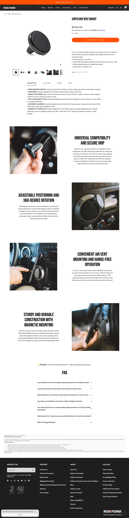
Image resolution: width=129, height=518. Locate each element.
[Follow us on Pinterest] (18, 480)
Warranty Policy (108, 473)
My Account (44, 477)
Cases (43, 7)
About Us (73, 469)
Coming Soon (83, 7)
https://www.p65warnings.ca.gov (80, 365)
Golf (74, 7)
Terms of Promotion (47, 473)
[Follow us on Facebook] (7, 480)
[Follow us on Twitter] (11, 480)
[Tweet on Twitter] (83, 72)
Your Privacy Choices (110, 496)
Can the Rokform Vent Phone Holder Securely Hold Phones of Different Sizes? (63, 382)
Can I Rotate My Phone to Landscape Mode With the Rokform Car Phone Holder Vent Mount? (64, 409)
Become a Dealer (76, 493)
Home (5, 14)
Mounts (50, 7)
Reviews (43, 489)
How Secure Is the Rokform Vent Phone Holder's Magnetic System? (59, 401)
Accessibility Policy (109, 477)
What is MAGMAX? (76, 500)
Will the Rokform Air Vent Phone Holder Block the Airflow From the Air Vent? (62, 395)
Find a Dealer (44, 493)
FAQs (70, 83)
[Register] (33, 470)
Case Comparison (76, 508)
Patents (73, 504)
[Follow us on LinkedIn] (28, 480)
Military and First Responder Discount (53, 485)
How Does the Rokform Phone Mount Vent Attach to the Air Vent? (59, 389)
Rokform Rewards (76, 477)
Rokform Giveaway (76, 473)
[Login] (121, 7)
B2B (71, 496)
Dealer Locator (75, 489)
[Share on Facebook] (77, 72)
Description (32, 83)
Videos (59, 83)
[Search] (117, 7)
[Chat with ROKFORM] (124, 513)
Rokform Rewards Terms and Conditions (84, 481)
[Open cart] (124, 7)
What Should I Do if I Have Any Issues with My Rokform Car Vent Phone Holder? (64, 416)
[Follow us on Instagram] (14, 480)
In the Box (47, 83)
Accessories (67, 7)
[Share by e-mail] (85, 72)
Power (58, 7)
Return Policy (107, 469)
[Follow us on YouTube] (21, 480)
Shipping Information (47, 481)
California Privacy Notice (111, 489)
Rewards (111, 7)
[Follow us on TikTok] (25, 480)
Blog (71, 485)
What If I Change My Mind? (46, 422)
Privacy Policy (107, 485)
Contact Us (43, 469)
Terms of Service (109, 481)
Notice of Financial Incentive (112, 493)
